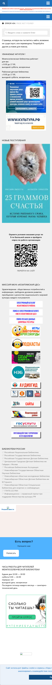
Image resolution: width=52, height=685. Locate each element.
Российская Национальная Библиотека (21, 452)
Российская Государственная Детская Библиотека (26, 458)
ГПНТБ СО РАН (11, 491)
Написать (11, 553)
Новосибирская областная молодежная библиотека (27, 476)
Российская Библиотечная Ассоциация (21, 467)
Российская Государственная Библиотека (22, 455)
